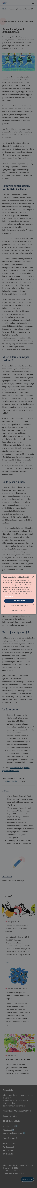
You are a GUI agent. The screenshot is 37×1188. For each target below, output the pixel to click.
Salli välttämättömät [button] (19, 606)
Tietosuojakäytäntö (9, 596)
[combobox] (33, 576)
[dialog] (18, 594)
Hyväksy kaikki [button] (19, 601)
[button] (18, 610)
